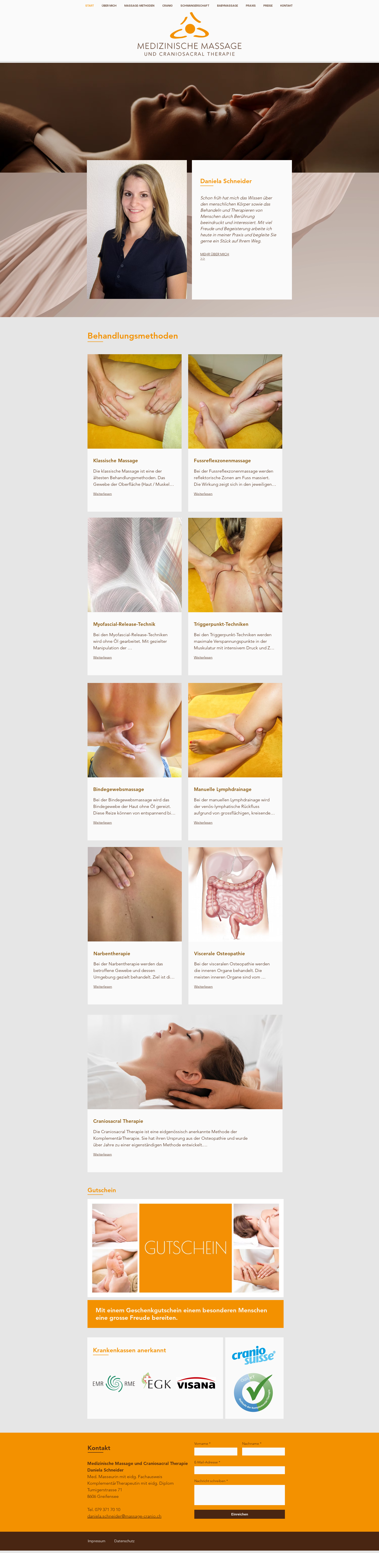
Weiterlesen (102, 494)
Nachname (251, 1443)
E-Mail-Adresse (207, 1462)
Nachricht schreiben (211, 1481)
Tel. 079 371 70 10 (103, 1509)
